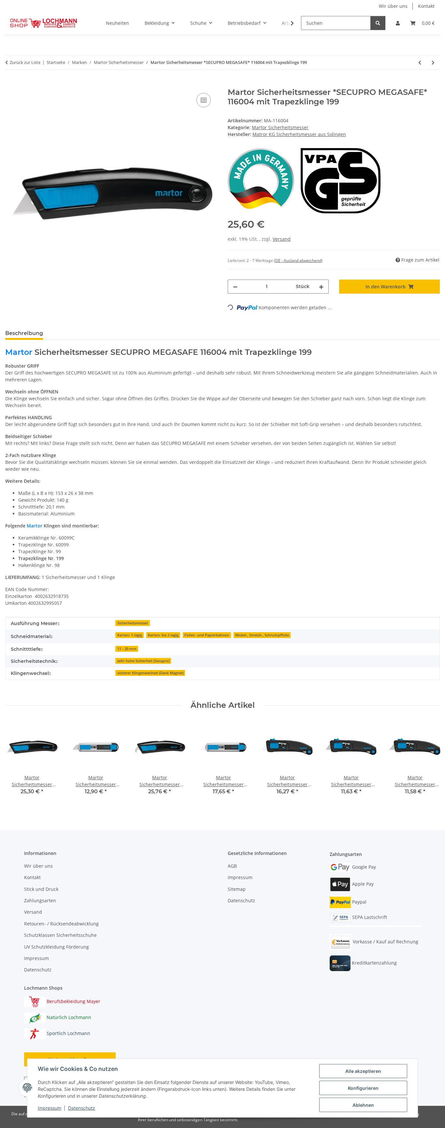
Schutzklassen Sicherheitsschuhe (60, 935)
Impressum (49, 1108)
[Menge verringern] (235, 286)
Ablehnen (363, 1105)
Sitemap (237, 889)
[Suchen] (377, 23)
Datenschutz (81, 1108)
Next (429, 762)
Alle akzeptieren (363, 1071)
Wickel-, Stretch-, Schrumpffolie (262, 635)
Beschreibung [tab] (24, 333)
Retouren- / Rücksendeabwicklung (61, 924)
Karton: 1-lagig (129, 635)
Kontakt (426, 6)
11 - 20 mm (126, 649)
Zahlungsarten (40, 900)
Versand (282, 239)
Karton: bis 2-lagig (163, 635)
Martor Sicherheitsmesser (280, 127)
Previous (16, 762)
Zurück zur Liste (25, 62)
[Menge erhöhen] (321, 286)
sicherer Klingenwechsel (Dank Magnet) (150, 673)
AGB (232, 866)
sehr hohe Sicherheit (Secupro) (143, 661)
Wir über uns (393, 6)
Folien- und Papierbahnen (206, 635)
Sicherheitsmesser (132, 623)
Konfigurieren (363, 1088)
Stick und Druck (41, 889)
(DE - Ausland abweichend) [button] (298, 260)
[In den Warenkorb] (10, 84)
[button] (398, 23)
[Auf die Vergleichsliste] (203, 100)
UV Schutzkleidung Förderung (56, 947)
